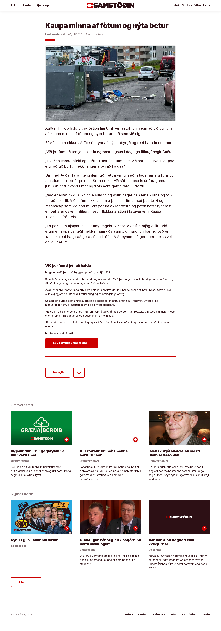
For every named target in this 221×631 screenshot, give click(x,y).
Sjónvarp (42, 5)
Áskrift (179, 5)
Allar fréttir (26, 582)
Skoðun (28, 5)
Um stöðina (193, 5)
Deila (58, 372)
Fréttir (15, 5)
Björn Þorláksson (96, 34)
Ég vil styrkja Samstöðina (72, 343)
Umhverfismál (55, 34)
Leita (206, 5)
